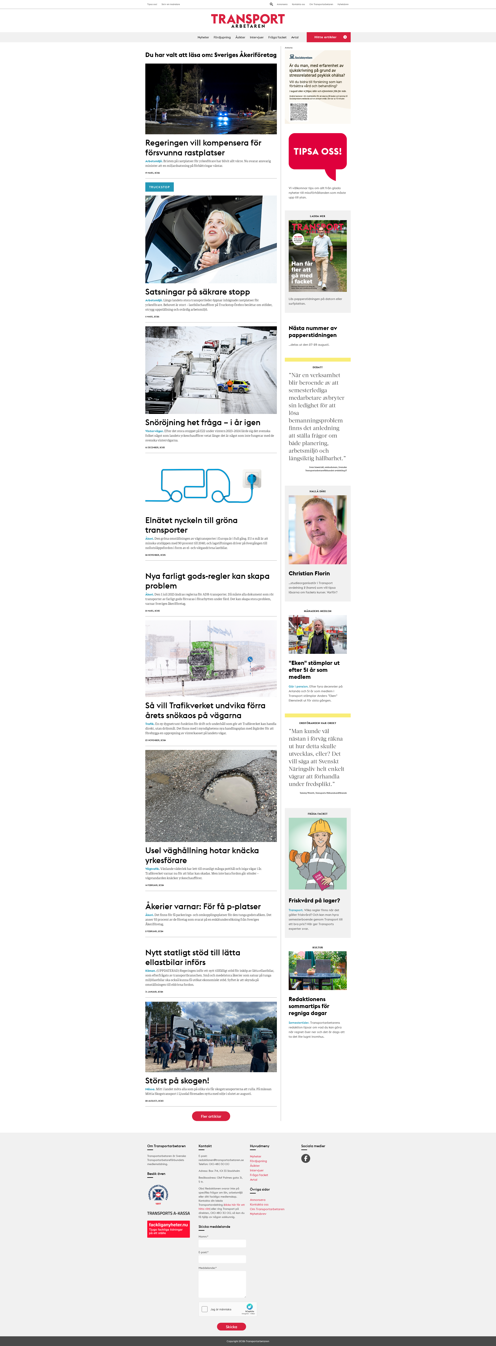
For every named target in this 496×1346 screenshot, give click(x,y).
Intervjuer (257, 37)
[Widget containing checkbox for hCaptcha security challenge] (228, 1309)
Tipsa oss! (152, 4)
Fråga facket (277, 37)
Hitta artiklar (325, 37)
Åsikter (240, 37)
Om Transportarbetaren (321, 4)
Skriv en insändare (171, 4)
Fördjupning (222, 37)
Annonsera (282, 4)
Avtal (295, 37)
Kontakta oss (298, 4)
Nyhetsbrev (343, 4)
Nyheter (203, 37)
